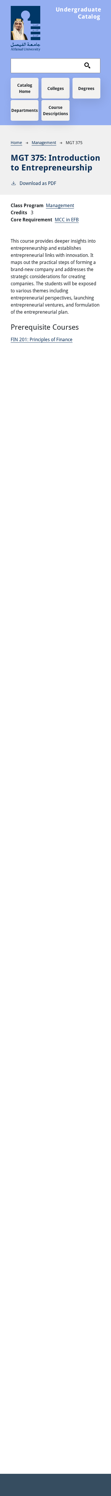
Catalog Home (24, 88)
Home (16, 142)
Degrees (86, 88)
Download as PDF (38, 183)
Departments (24, 110)
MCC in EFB (67, 219)
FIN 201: (42, 339)
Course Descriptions (55, 110)
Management (44, 142)
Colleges (55, 88)
